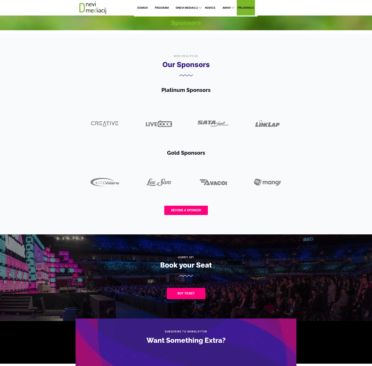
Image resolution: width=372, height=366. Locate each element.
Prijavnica (246, 7)
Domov (142, 7)
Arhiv (226, 7)
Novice (210, 7)
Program (162, 7)
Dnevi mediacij (187, 7)
